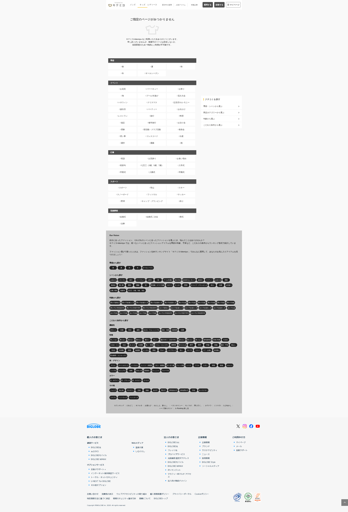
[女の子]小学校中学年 (182, 313)
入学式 (181, 165)
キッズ (142, 5)
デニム (113, 365)
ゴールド (146, 380)
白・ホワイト (114, 380)
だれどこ (130, 405)
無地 (221, 365)
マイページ (234, 5)
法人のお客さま (171, 437)
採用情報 (206, 458)
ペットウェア (122, 397)
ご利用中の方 (238, 437)
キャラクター (203, 390)
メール (239, 446)
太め (124, 345)
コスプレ (113, 397)
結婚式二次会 (152, 217)
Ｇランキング (119, 405)
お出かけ (181, 109)
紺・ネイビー (136, 380)
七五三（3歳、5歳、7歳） (152, 165)
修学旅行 (152, 123)
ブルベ (162, 350)
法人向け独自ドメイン (177, 480)
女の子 (155, 390)
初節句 (123, 165)
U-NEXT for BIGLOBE (101, 481)
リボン (205, 365)
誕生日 (123, 109)
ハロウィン (123, 102)
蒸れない (131, 340)
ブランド (206, 446)
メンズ (133, 5)
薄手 (199, 345)
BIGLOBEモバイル (99, 455)
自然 (130, 370)
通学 (123, 143)
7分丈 (113, 350)
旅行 (152, 116)
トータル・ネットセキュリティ (104, 477)
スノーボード (123, 194)
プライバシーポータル (181, 494)
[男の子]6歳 (230, 302)
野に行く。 (198, 405)
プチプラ (189, 350)
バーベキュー (152, 89)
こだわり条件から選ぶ (212, 125)
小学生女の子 (173, 390)
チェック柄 (180, 365)
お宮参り (152, 158)
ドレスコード (152, 136)
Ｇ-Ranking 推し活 (182, 408)
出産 (182, 136)
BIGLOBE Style (208, 462)
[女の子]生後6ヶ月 (205, 308)
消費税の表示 (107, 494)
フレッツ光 (172, 450)
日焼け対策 (216, 340)
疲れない (139, 340)
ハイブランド (171, 350)
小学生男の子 (184, 390)
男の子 (163, 390)
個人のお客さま (94, 437)
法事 (123, 224)
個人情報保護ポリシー (159, 494)
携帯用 (173, 345)
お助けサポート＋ (98, 469)
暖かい (147, 340)
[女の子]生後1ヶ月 (177, 308)
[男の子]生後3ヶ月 (142, 302)
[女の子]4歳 (133, 313)
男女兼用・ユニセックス (118, 355)
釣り (182, 201)
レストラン (123, 116)
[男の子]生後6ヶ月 (156, 302)
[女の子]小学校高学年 (198, 313)
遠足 (123, 123)
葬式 (182, 217)
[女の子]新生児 (164, 308)
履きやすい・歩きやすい (168, 340)
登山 (152, 188)
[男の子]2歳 (192, 302)
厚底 (154, 350)
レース (189, 365)
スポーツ (123, 188)
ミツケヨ (217, 405)
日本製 (121, 350)
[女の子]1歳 (231, 308)
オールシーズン (152, 73)
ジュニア (113, 390)
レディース (152, 5)
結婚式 (123, 217)
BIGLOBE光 (96, 447)
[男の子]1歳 (182, 302)
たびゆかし (227, 405)
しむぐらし (140, 451)
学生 (193, 390)
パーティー (152, 109)
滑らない (123, 340)
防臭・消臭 (165, 330)
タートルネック (123, 365)
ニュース (206, 454)
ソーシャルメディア (210, 466)
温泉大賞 (139, 447)
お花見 (123, 89)
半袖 (207, 345)
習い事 (123, 136)
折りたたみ (182, 345)
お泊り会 (181, 123)
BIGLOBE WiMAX (98, 459)
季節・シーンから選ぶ (212, 106)
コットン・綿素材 (146, 365)
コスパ (197, 350)
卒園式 (181, 172)
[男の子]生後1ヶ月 (128, 302)
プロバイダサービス (176, 454)
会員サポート (242, 450)
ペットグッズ (133, 397)
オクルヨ (139, 405)
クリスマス (152, 102)
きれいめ (139, 370)
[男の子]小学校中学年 (133, 308)
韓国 (129, 350)
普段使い (147, 370)
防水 (129, 330)
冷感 (121, 330)
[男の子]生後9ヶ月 (170, 302)
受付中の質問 (167, 5)
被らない (190, 340)
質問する (208, 5)
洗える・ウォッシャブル (151, 330)
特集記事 (194, 5)
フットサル (152, 194)
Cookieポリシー (202, 494)
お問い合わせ (92, 494)
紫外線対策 (207, 340)
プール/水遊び (152, 96)
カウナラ (208, 405)
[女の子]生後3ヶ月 (191, 308)
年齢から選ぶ (209, 119)
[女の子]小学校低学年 (165, 313)
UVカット (113, 330)
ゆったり (132, 345)
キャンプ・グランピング (152, 201)
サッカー (181, 194)
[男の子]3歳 (201, 302)
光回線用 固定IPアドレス (178, 458)
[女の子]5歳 (143, 313)
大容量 (140, 345)
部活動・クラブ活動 (152, 129)
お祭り (181, 89)
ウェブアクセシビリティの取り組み (131, 494)
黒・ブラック (125, 380)
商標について (145, 498)
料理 (182, 116)
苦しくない (114, 340)
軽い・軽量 (149, 345)
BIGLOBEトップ (161, 498)
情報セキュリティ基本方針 (124, 498)
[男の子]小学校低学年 (117, 308)
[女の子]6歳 (152, 313)
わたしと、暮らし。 (161, 405)
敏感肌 (137, 350)
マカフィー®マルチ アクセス (179, 475)
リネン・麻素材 (159, 365)
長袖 (215, 345)
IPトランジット (174, 470)
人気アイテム (181, 5)
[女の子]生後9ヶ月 (219, 308)
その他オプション (98, 485)
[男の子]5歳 (221, 302)
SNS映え (217, 350)
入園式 (152, 172)
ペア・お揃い (207, 350)
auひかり (95, 451)
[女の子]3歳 (123, 313)
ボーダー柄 (170, 365)
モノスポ (188, 405)
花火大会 (181, 96)
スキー (181, 188)
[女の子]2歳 (114, 313)
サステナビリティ (209, 450)
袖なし (233, 345)
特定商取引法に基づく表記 (98, 498)
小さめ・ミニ (114, 345)
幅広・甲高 (224, 345)
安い (181, 350)
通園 (152, 143)
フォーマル (165, 370)
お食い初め (181, 158)
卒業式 (123, 172)
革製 (213, 365)
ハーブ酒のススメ (165, 408)
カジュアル (122, 370)
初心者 (121, 390)
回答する (219, 5)
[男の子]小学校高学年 (150, 308)
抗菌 (182, 330)
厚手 (191, 345)
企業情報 (202, 437)
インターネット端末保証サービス (105, 473)
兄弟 (139, 390)
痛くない (198, 340)
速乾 (138, 330)
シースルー (134, 365)
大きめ (225, 340)
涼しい (155, 340)
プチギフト (130, 390)
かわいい (230, 365)
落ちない (182, 340)
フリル (197, 365)
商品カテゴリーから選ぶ (213, 112)
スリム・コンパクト (162, 345)
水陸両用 (174, 330)
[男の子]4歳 (211, 302)
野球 (123, 201)
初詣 (123, 158)
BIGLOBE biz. (174, 442)
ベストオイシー (177, 405)
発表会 (181, 129)
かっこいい (156, 370)
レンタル (146, 350)
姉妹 (147, 390)
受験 (123, 129)
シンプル (113, 370)
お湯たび (148, 405)
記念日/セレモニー (181, 102)
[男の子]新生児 (115, 302)
